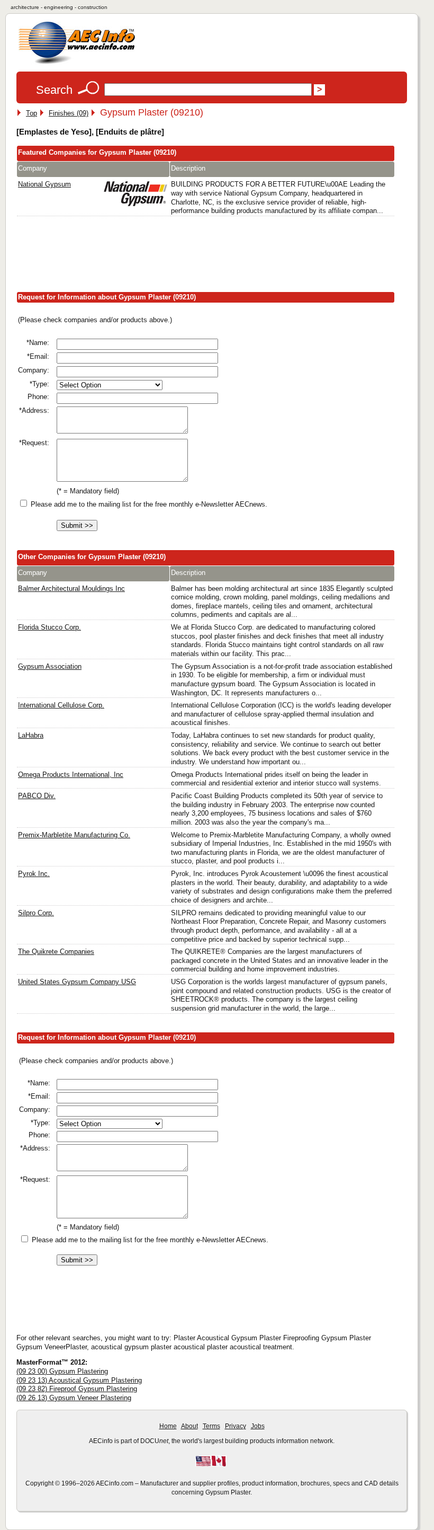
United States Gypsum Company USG (77, 982)
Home (168, 1426)
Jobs (258, 1426)
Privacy (235, 1426)
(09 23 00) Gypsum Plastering (62, 1371)
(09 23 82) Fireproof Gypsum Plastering (76, 1389)
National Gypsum (44, 184)
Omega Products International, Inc (70, 775)
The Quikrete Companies (56, 952)
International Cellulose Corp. (61, 705)
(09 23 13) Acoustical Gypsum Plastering (79, 1380)
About (189, 1426)
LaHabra (30, 735)
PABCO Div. (37, 796)
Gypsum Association (50, 666)
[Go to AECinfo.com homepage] (76, 63)
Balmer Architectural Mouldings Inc (71, 588)
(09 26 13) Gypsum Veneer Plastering (73, 1398)
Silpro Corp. (36, 913)
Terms (211, 1426)
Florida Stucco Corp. (49, 627)
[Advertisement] (209, 256)
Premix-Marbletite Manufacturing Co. (74, 835)
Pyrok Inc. (34, 874)
